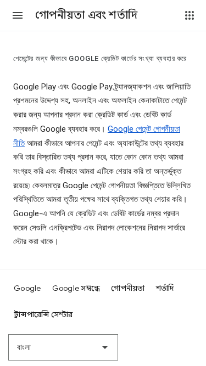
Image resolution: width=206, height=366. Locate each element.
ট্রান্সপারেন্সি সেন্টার (43, 314)
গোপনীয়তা (127, 288)
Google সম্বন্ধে (76, 288)
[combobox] (63, 347)
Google (27, 288)
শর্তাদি (165, 288)
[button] (17, 15)
